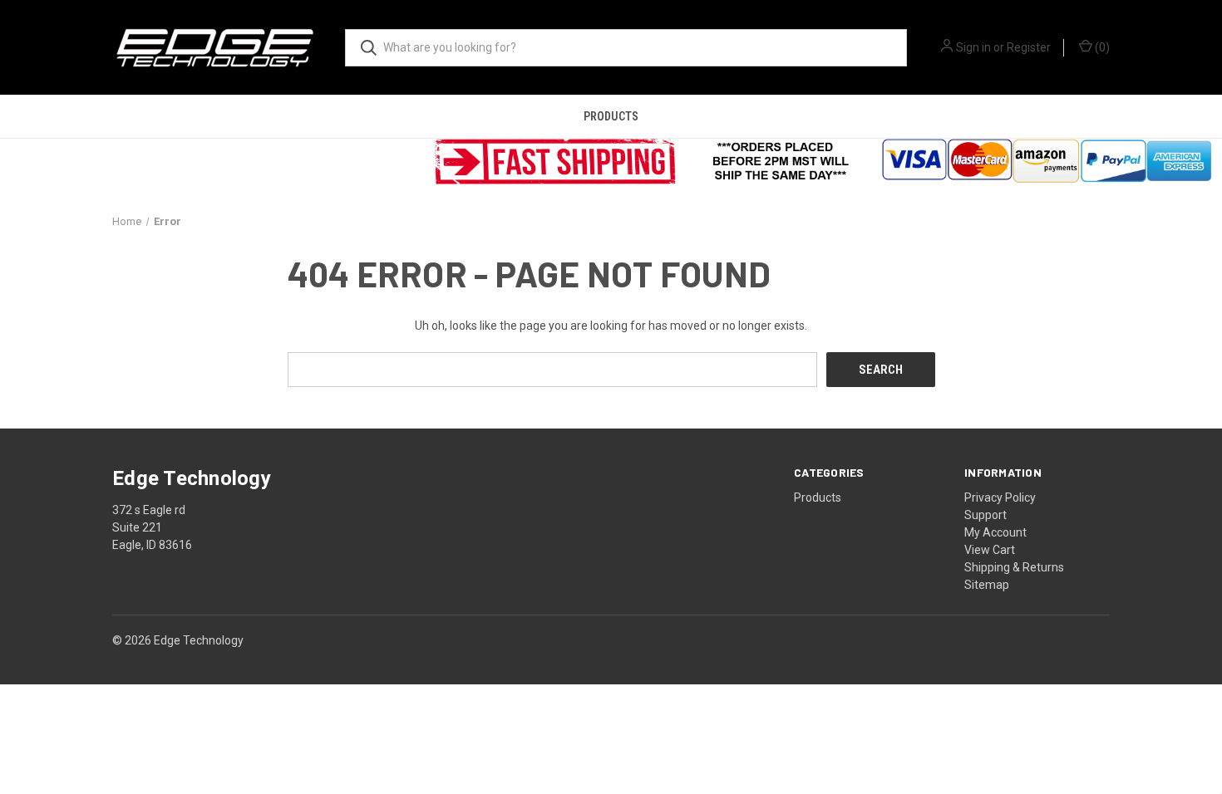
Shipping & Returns (1014, 567)
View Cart (989, 549)
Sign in (973, 47)
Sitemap (986, 584)
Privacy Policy (1000, 497)
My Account (995, 532)
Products (611, 116)
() (1101, 47)
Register (1029, 47)
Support (985, 515)
